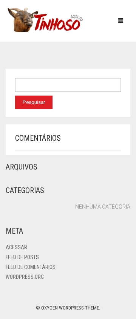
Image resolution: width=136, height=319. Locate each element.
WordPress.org (25, 277)
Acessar (16, 247)
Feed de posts (22, 257)
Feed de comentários (31, 267)
